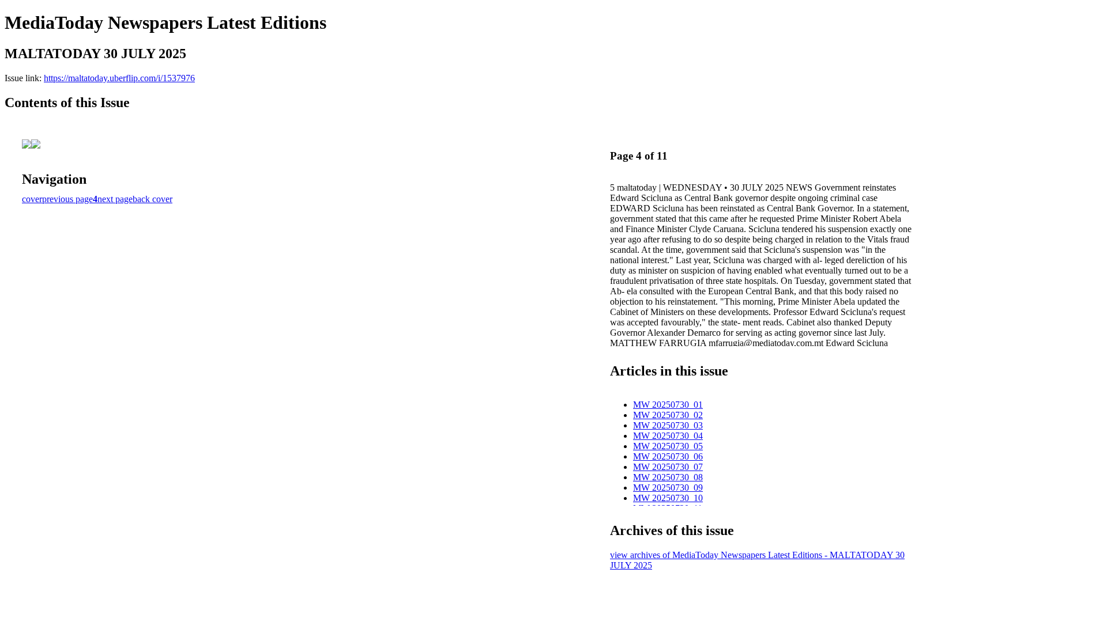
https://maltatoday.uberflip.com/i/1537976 (119, 78)
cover (32, 199)
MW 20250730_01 (668, 404)
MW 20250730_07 (668, 467)
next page (115, 199)
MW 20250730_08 (668, 477)
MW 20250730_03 (668, 425)
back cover (152, 199)
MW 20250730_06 (668, 456)
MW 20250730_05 (668, 446)
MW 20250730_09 (668, 487)
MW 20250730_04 (668, 436)
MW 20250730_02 (668, 415)
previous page (67, 199)
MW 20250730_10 (668, 498)
